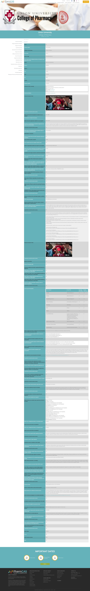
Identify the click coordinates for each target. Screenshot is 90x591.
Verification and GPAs (32, 584)
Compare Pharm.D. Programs (47, 580)
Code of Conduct (45, 573)
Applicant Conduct (60, 2)
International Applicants (18, 68)
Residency (20, 66)
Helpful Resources (76, 2)
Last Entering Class (19, 47)
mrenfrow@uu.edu (51, 91)
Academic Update (32, 581)
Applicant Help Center (60, 572)
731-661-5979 (53, 89)
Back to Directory (26, 39)
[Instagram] (76, 1)
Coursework (31, 577)
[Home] (7, 1)
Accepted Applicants (18, 72)
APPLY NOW (86, 1)
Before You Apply (32, 572)
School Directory (68, 2)
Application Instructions (52, 2)
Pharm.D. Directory (45, 579)
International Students (32, 585)
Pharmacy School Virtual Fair (47, 558)
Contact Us (68, 0)
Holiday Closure (32, 557)
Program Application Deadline (17, 43)
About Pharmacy (59, 576)
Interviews (20, 70)
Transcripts (31, 576)
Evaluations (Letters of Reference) (16, 64)
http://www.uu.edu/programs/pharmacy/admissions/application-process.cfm (58, 495)
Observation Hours (19, 62)
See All (45, 564)
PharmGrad (58, 577)
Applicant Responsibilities (46, 572)
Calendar (63, 0)
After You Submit (32, 583)
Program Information (18, 45)
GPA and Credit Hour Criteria (17, 53)
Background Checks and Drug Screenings (15, 74)
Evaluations (31, 580)
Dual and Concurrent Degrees (17, 49)
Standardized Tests (19, 60)
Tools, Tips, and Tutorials (60, 573)
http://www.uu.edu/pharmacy (50, 93)
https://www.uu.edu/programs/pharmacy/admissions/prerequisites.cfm (57, 355)
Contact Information (18, 41)
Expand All (26, 41)
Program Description (18, 51)
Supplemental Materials (18, 58)
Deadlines (31, 573)
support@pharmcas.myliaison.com (77, 575)
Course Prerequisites (18, 55)
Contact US (73, 570)
